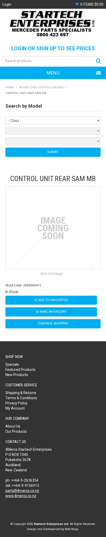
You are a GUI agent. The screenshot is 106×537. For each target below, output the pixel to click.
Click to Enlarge (51, 274)
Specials (12, 364)
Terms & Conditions (21, 398)
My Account (15, 408)
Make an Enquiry (53, 311)
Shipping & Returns (20, 393)
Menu (53, 72)
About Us (12, 426)
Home (9, 87)
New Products (16, 375)
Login (7, 4)
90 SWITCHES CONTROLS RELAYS (41, 87)
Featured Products (20, 370)
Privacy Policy (16, 403)
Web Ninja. (72, 529)
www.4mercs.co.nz (20, 496)
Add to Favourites (53, 300)
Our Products (16, 431)
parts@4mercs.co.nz (22, 491)
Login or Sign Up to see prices (53, 48)
